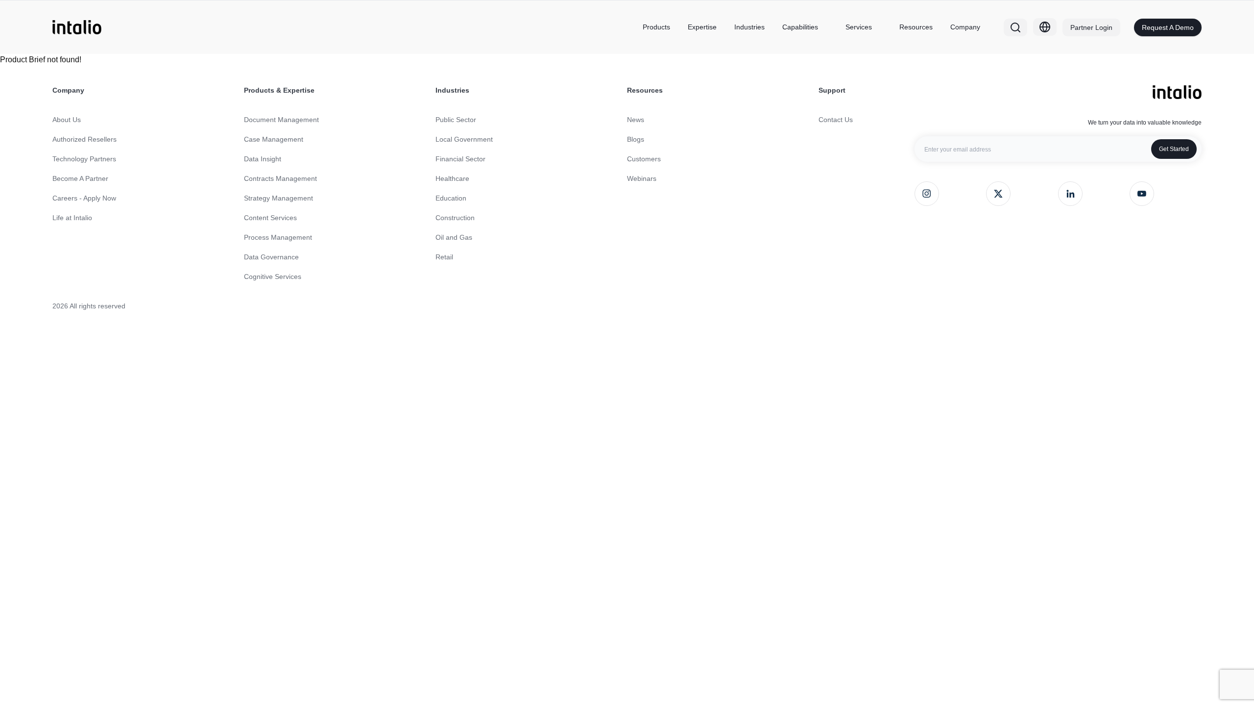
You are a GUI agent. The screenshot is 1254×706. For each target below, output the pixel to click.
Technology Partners (84, 159)
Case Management (273, 139)
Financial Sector (460, 159)
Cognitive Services (272, 276)
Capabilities (800, 27)
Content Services (270, 218)
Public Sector (455, 120)
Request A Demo (1168, 27)
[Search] (1015, 27)
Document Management (281, 120)
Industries (749, 27)
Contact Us (836, 120)
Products (656, 27)
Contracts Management (280, 178)
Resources (916, 27)
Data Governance (271, 257)
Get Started (1174, 149)
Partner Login (1091, 27)
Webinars (641, 178)
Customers (644, 159)
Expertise (702, 27)
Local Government (464, 139)
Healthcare (452, 178)
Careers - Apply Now (84, 198)
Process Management (278, 237)
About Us (66, 120)
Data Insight (262, 159)
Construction (455, 218)
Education (450, 198)
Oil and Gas (453, 237)
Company (965, 27)
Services (858, 27)
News (635, 120)
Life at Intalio (72, 218)
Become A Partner (80, 178)
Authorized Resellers (84, 139)
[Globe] (1045, 27)
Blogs (635, 139)
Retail (444, 257)
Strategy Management (278, 198)
